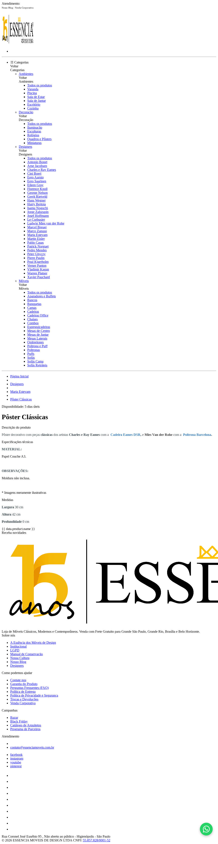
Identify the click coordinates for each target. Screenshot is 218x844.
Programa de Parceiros (25, 729)
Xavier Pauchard (38, 277)
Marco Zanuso (37, 231)
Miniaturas (34, 143)
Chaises (32, 319)
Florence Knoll (37, 189)
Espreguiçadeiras (38, 327)
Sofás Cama (35, 361)
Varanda (32, 89)
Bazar (14, 717)
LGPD (14, 650)
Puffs (30, 354)
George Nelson (37, 192)
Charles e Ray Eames (41, 169)
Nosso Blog (8, 7)
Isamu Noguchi (37, 208)
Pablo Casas (35, 242)
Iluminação (34, 127)
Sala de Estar (36, 97)
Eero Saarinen (36, 181)
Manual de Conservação (26, 654)
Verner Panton (36, 265)
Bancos (32, 300)
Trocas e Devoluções (24, 699)
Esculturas (34, 131)
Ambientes (26, 74)
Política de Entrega (23, 691)
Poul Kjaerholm (38, 262)
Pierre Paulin (35, 258)
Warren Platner (37, 273)
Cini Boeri (34, 173)
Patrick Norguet (38, 246)
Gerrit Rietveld (37, 196)
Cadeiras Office (37, 315)
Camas (31, 308)
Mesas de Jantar (38, 334)
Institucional (18, 646)
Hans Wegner (36, 200)
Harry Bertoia (36, 204)
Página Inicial (19, 376)
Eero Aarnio (35, 177)
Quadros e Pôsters (39, 139)
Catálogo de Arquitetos (25, 725)
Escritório (33, 104)
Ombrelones (35, 342)
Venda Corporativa (24, 7)
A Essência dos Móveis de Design (33, 642)
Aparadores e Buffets (41, 296)
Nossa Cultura (19, 658)
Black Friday (19, 721)
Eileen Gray (35, 185)
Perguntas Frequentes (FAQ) (29, 688)
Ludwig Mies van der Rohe (45, 223)
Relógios (33, 135)
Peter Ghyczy (36, 254)
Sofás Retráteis (37, 365)
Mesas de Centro (38, 331)
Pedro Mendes (37, 250)
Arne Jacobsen (37, 166)
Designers (25, 146)
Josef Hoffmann (38, 215)
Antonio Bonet (37, 162)
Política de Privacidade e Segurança (34, 695)
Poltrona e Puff (37, 346)
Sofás (31, 357)
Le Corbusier (36, 219)
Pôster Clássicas (21, 399)
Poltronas (33, 350)
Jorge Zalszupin (38, 212)
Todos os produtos (39, 85)
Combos (33, 323)
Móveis (24, 281)
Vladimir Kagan (38, 269)
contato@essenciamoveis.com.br (32, 747)
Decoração (26, 112)
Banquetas (34, 304)
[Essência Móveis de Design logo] (18, 44)
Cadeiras (33, 311)
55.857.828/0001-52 (96, 840)
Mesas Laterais (37, 338)
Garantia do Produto (23, 684)
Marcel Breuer (37, 227)
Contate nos (18, 680)
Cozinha (33, 108)
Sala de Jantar (36, 100)
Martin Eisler (36, 239)
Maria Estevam (37, 235)
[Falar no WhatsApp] (206, 829)
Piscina (32, 93)
